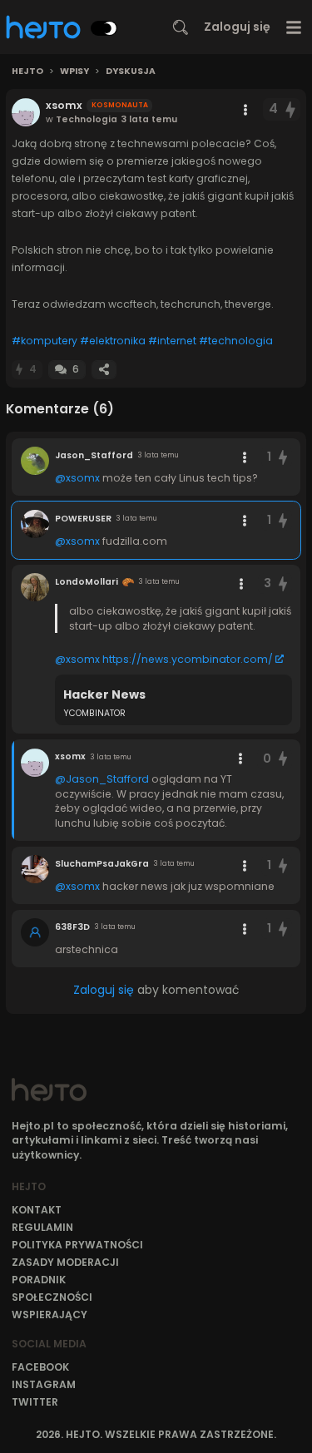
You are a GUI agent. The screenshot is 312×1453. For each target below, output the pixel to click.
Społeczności (52, 1297)
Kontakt (37, 1210)
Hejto (27, 71)
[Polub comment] (283, 457)
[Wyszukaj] (180, 27)
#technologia (236, 341)
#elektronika (113, 341)
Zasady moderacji (65, 1262)
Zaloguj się (237, 26)
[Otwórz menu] (294, 27)
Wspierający (49, 1314)
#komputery (44, 341)
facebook (40, 1367)
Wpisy (74, 71)
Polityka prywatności (77, 1245)
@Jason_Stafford (102, 779)
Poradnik (39, 1280)
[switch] (104, 28)
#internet (172, 341)
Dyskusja (131, 71)
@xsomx (77, 478)
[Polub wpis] (291, 109)
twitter (35, 1402)
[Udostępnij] (104, 369)
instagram (44, 1384)
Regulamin (42, 1227)
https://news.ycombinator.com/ (187, 659)
